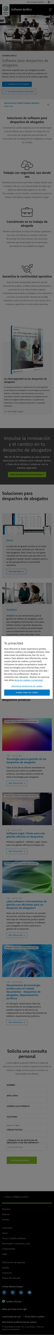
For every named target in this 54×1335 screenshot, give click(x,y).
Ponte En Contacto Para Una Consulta (26, 474)
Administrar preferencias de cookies (27, 686)
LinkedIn (21, 1292)
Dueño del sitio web (11, 1278)
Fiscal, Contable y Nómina (14, 1238)
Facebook (4, 1292)
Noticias (6, 1214)
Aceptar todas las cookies (27, 692)
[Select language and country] (49, 2)
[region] (27, 667)
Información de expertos (13, 1262)
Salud (4, 1233)
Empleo (5, 1267)
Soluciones (7, 1228)
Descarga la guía (15, 411)
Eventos (5, 1219)
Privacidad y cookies (34, 1316)
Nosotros (6, 1209)
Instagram (13, 1292)
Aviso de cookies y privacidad (29, 680)
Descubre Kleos (15, 571)
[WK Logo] (12, 1301)
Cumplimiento (8, 1249)
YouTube (29, 1292)
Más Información (16, 783)
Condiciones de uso (11, 1316)
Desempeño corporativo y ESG (16, 1243)
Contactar (17, 84)
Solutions (19, 91)
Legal (4, 1254)
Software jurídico (17, 1197)
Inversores (7, 1273)
